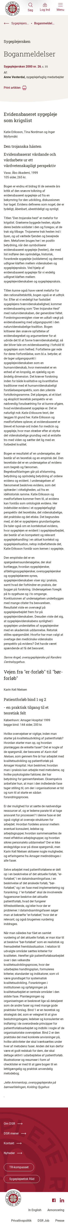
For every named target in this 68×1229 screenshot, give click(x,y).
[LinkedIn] (62, 1200)
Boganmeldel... (44, 23)
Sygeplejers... (20, 23)
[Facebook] (54, 1200)
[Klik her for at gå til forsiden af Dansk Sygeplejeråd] (16, 7)
